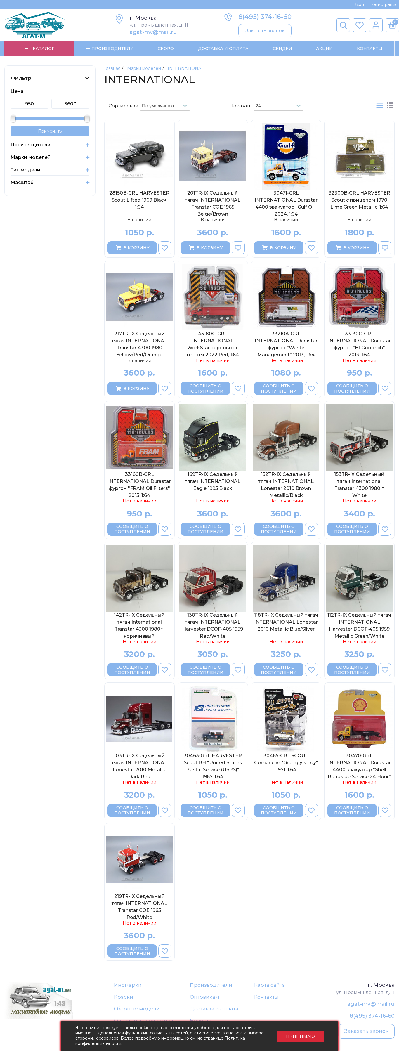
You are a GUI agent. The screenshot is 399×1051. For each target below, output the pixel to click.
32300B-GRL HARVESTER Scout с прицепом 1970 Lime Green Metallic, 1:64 (359, 200)
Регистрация (384, 4)
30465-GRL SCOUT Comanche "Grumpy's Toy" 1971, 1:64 (286, 762)
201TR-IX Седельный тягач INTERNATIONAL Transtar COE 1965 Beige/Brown (212, 203)
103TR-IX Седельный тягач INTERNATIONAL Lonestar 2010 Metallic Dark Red (139, 766)
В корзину (136, 247)
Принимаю (300, 1036)
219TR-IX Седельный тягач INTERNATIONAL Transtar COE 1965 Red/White (139, 907)
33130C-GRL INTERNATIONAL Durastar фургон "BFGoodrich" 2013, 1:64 (359, 344)
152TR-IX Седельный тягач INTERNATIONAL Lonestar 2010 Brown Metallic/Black (286, 484)
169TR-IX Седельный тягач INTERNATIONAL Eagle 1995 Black (212, 481)
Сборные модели (137, 1009)
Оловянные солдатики (144, 1021)
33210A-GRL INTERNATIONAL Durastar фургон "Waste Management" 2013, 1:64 (286, 344)
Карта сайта (269, 985)
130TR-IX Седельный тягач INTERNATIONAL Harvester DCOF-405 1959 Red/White (212, 625)
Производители (211, 985)
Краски (123, 997)
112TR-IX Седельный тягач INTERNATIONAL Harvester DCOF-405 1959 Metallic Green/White (359, 625)
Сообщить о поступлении (205, 388)
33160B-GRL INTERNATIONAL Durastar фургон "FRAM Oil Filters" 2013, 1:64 (139, 484)
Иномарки (128, 985)
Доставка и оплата (214, 1009)
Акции (324, 48)
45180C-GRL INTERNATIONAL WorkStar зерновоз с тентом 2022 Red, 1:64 (212, 344)
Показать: (241, 106)
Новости (201, 1021)
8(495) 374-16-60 (265, 17)
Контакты (369, 48)
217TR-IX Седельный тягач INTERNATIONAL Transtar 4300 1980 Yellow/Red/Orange (139, 344)
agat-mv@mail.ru (153, 32)
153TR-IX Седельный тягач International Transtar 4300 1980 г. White (359, 484)
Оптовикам (204, 997)
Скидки (282, 48)
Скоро (166, 48)
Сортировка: (124, 106)
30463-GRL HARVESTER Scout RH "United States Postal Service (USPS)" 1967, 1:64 (213, 766)
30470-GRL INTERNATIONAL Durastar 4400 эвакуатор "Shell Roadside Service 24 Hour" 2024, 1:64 (359, 766)
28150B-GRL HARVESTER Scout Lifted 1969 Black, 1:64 (139, 200)
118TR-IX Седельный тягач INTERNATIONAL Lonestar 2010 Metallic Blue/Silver (286, 622)
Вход (358, 4)
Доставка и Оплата (223, 48)
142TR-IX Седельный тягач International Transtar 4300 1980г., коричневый (139, 625)
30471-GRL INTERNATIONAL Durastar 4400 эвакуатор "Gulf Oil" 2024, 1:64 (286, 203)
